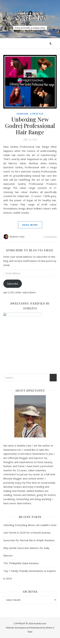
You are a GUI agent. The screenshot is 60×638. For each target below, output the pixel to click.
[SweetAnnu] (30, 15)
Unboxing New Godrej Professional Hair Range (30, 126)
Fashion (22, 113)
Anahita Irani (17, 236)
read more (30, 224)
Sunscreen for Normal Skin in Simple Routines (29, 540)
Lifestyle (37, 113)
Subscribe (12, 283)
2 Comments (50, 236)
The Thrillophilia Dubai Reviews (21, 563)
